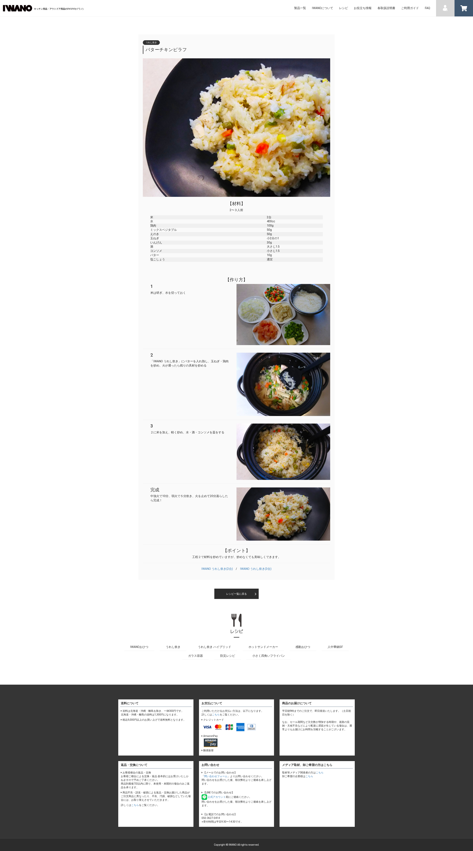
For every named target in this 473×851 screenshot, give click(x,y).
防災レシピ (227, 655)
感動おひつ (302, 647)
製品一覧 (300, 8)
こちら (216, 714)
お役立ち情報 (363, 8)
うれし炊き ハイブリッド (214, 647)
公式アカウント (216, 796)
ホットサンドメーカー (263, 647)
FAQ (427, 8)
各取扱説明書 (386, 8)
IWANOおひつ (139, 647)
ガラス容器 (195, 655)
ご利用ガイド (410, 8)
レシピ (343, 8)
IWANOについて (322, 8)
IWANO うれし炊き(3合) (255, 569)
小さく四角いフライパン (268, 655)
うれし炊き (173, 647)
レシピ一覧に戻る (236, 593)
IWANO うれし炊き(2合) (217, 569)
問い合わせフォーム (215, 776)
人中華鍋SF (335, 647)
